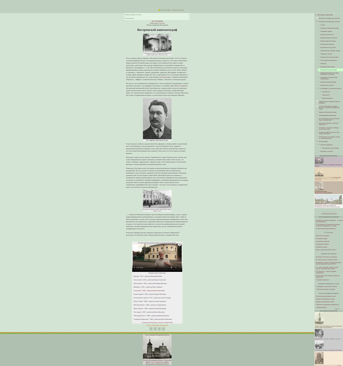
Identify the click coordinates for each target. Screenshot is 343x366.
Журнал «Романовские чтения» (325, 301)
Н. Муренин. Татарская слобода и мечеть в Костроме (329, 128)
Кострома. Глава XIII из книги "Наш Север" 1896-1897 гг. (329, 133)
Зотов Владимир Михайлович (327, 115)
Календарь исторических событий (327, 286)
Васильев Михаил (327, 98)
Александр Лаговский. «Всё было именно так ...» (328, 124)
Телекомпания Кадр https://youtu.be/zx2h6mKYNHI (157, 322)
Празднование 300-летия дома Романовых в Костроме (329, 73)
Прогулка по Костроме (335, 350)
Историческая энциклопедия (330, 148)
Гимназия (323, 63)
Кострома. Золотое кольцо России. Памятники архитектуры (327, 268)
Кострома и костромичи (326, 257)
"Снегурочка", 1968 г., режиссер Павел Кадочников (149, 290)
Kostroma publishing (329, 212)
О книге (322, 25)
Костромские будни (321, 238)
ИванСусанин (319, 339)
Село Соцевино (156, 362)
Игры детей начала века (327, 66)
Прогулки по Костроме (322, 235)
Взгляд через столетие (327, 85)
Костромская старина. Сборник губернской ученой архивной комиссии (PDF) (328, 263)
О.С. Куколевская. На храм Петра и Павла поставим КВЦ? (329, 119)
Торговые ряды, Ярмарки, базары (330, 50)
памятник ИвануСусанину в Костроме (331, 326)
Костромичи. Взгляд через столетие (329, 21)
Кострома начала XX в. (327, 34)
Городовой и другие (326, 31)
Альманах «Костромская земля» (325, 299)
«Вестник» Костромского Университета (327, 304)
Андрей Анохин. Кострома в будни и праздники (329, 102)
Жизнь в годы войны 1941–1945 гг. (326, 249)
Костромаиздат (323, 141)
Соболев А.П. (326, 95)
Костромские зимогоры (323, 241)
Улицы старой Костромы (326, 259)
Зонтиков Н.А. (326, 91)
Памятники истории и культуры (326, 289)
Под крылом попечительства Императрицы (328, 78)
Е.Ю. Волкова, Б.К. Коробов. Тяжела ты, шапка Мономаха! (329, 137)
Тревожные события (326, 54)
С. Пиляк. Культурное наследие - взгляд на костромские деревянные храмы (329, 108)
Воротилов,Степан (320, 193)
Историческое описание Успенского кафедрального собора (328, 225)
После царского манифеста (328, 60)
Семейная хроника (321, 247)
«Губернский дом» (321, 307)
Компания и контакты (326, 151)
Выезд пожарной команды (328, 41)
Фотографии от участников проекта (330, 88)
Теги (336, 309)
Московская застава (321, 205)
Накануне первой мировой (328, 82)
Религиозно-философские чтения (326, 296)
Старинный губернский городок (329, 28)
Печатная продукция (326, 144)
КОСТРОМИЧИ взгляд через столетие (157, 22)
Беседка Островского (323, 280)
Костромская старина (322, 244)
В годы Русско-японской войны (329, 57)
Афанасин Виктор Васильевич (328, 112)
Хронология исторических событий (329, 18)
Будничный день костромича (328, 37)
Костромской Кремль (326, 228)
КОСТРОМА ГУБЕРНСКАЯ (325, 15)
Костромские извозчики (327, 44)
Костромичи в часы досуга (328, 47)
